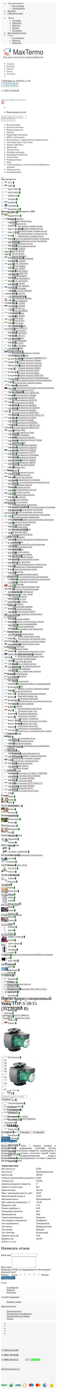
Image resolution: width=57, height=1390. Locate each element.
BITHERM (13, 242)
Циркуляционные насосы (24, 490)
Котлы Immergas (19, 301)
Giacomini (13, 434)
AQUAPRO (13, 192)
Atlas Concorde (15, 229)
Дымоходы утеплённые (23, 626)
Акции (10, 1318)
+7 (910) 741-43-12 (9, 1359)
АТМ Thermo (14, 943)
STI (10, 760)
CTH (10, 310)
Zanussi (11, 920)
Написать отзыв (22, 1018)
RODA (11, 697)
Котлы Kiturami (19, 296)
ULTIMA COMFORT (18, 852)
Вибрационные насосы (23, 472)
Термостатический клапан (24, 569)
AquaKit (12, 202)
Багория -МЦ (11, 961)
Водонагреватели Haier (23, 420)
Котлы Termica (19, 345)
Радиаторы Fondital (21, 524)
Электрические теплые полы (25, 644)
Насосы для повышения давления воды (30, 482)
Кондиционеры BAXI (22, 788)
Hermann (12, 480)
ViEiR (11, 888)
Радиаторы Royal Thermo (24, 522)
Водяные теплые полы (22, 634)
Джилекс (12, 995)
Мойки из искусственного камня (33, 688)
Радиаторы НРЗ (19, 532)
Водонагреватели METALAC (26, 425)
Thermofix (13, 839)
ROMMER (13, 700)
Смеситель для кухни (28, 726)
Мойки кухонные (20, 681)
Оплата (15, 28)
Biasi (10, 281)
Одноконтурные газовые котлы (32, 233)
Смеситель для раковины (29, 728)
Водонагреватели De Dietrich (25, 407)
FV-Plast (12, 385)
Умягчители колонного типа (31, 651)
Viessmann (13, 891)
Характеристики (14, 1109)
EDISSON (13, 349)
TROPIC (9, 802)
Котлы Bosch (18, 253)
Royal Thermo (14, 723)
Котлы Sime (17, 318)
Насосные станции (21, 492)
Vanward (12, 881)
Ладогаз (12, 1020)
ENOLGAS (13, 365)
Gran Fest (12, 440)
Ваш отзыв (6, 1267)
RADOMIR (13, 687)
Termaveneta (14, 819)
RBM (10, 690)
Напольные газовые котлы (30, 228)
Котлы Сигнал (19, 330)
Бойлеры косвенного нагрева (26, 353)
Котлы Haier (18, 338)
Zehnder (12, 927)
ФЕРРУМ (13, 1138)
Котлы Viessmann (20, 263)
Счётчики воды (19, 596)
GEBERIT (13, 405)
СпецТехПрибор (16, 1103)
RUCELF (12, 704)
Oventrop (12, 664)
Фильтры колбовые (21, 669)
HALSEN (12, 457)
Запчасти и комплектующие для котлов (30, 238)
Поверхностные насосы (23, 494)
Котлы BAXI (18, 251)
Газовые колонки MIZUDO (30, 375)
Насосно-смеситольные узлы (25, 587)
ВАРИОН (9, 973)
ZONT (11, 917)
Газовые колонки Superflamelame (33, 378)
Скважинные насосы (22, 485)
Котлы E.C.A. (18, 308)
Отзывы (10, 1331)
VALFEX (12, 868)
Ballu (10, 268)
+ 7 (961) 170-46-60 (10, 90)
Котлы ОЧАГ (18, 320)
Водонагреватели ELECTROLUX (28, 415)
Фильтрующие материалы (30, 654)
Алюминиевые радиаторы (24, 504)
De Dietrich (13, 339)
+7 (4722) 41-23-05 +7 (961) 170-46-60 (9, 84)
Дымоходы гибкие (21, 619)
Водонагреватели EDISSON (25, 412)
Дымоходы (12, 616)
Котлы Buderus (19, 256)
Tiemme (11, 842)
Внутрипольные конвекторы (25, 517)
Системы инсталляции (23, 703)
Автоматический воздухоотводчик (28, 544)
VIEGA (11, 872)
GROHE (12, 418)
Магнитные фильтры (22, 661)
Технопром (10, 1122)
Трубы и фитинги (15, 604)
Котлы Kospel (18, 305)
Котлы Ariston (18, 248)
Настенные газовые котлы (30, 226)
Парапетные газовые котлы (31, 236)
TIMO (11, 796)
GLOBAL (13, 415)
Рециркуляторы (14, 733)
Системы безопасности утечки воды (29, 564)
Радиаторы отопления (17, 502)
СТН (10, 1093)
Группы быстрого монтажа (25, 582)
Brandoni (12, 284)
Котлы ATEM (18, 303)
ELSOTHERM (15, 359)
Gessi (10, 431)
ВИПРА (9, 975)
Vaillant (11, 878)
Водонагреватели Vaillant (24, 450)
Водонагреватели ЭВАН (23, 462)
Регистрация (18, 6)
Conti (10, 319)
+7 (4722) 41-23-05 (9, 1350)
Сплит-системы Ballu (22, 780)
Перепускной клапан (22, 554)
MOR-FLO (13, 602)
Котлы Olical (18, 313)
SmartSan (12, 776)
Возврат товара (14, 1302)
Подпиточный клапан (22, 557)
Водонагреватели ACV (23, 390)
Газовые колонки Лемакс (29, 360)
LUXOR (12, 583)
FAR (10, 382)
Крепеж (8, 1013)
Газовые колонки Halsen (29, 368)
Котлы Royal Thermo (22, 298)
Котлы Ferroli (18, 283)
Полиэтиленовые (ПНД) (23, 611)
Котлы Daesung (19, 340)
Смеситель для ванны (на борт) (32, 721)
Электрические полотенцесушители (35, 701)
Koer (10, 569)
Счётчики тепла (19, 601)
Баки (9, 736)
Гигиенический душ (27, 711)
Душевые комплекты (27, 713)
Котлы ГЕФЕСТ (20, 328)
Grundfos (12, 450)
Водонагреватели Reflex (23, 437)
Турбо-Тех (13, 1129)
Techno (11, 809)
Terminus (12, 826)
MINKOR (13, 599)
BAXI (11, 239)
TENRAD (13, 786)
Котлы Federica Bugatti (22, 258)
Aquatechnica (14, 216)
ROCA (11, 694)
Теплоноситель (19, 676)
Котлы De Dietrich (20, 286)
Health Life (13, 474)
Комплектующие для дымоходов (27, 629)
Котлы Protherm (19, 276)
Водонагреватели (15, 350)
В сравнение (38, 1132)
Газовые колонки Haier (28, 370)
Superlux (12, 780)
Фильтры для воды (15, 646)
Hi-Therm (12, 484)
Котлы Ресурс (18, 335)
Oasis (10, 660)
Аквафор (12, 949)
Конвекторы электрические (25, 761)
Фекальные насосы (21, 487)
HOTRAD (13, 464)
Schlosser (12, 767)
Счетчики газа (19, 599)
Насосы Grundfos (20, 499)
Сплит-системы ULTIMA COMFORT (29, 773)
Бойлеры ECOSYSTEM (23, 465)
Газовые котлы (19, 223)
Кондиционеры (14, 771)
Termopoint (13, 829)
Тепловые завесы (20, 766)
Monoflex (12, 625)
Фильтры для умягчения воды (26, 666)
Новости (16, 25)
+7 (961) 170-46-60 (9, 1355)
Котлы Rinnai (18, 315)
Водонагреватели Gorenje (24, 417)
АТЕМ (11, 940)
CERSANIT (10, 293)
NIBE (11, 638)
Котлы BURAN (19, 333)
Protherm (12, 684)
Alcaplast (12, 199)
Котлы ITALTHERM (22, 291)
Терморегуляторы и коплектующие (28, 641)
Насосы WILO (19, 497)
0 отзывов (7, 1018)
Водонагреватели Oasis (23, 432)
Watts (10, 907)
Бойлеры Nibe (18, 430)
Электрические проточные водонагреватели (33, 388)
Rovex (11, 717)
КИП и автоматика (16, 537)
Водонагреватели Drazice (24, 410)
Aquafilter (12, 206)
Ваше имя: (6, 1255)
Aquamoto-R (14, 209)
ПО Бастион (14, 1057)
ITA (10, 516)
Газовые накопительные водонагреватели (32, 380)
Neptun (11, 651)
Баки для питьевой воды (23, 738)
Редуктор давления (21, 562)
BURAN (12, 261)
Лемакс (11, 1023)
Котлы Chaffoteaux (21, 278)
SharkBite (12, 773)
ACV (10, 182)
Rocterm (12, 713)
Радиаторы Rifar (19, 527)
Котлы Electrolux (20, 281)
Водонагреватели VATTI (23, 452)
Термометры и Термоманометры (27, 567)
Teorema (12, 812)
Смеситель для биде (27, 716)
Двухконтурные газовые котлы (32, 231)
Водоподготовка (20, 649)
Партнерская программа (18, 1316)
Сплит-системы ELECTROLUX (27, 783)
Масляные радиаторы (22, 763)
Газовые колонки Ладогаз (30, 363)
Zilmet (11, 930)
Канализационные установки (26, 480)
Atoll (10, 235)
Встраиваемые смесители (30, 708)
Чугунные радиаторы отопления (27, 512)
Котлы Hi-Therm (20, 271)
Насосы (10, 470)
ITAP (10, 523)
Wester (11, 910)
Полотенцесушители (22, 691)
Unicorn (12, 862)
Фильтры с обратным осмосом (26, 671)
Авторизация (18, 8)
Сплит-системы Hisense (23, 785)
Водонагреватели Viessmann (25, 455)
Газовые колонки (20, 355)
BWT (10, 264)
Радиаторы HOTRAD (22, 534)
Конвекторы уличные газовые (26, 758)
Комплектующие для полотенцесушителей (28, 697)
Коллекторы (18, 584)
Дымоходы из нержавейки (24, 624)
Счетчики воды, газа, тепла (20, 594)
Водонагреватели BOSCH (24, 400)
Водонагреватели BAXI (23, 398)
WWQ (11, 898)
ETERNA (12, 372)
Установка (17, 30)
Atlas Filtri (13, 232)
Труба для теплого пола (29, 636)
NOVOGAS (10, 641)
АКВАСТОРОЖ (16, 937)
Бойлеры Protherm (20, 435)
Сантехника (12, 679)
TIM (10, 793)
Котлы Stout (17, 323)
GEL (7, 411)
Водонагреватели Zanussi (24, 457)
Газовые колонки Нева (28, 373)
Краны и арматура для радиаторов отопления (33, 507)
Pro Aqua (12, 680)
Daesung (12, 332)
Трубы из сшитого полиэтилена (27, 614)
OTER (8, 657)
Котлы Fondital (19, 288)
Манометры (17, 549)
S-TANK (12, 730)
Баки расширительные (22, 741)
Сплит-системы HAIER (23, 778)
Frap (10, 402)
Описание (11, 1107)
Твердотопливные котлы (24, 246)
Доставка (16, 20)
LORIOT (12, 579)
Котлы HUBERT (20, 310)
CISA (10, 300)
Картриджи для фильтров (24, 659)
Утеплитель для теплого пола (32, 639)
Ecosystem (13, 375)
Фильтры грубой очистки (24, 664)
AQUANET (13, 189)
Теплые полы (13, 631)
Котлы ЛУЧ (17, 343)
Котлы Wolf (17, 348)
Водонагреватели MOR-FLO (25, 427)
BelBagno (12, 274)
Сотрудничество (14, 1333)
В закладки (24, 1132)
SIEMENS (13, 740)
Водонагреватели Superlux (24, 445)
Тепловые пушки (20, 768)
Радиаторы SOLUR (21, 529)
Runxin (11, 727)
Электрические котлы (22, 243)
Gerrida (8, 427)
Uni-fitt (11, 858)
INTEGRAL (10, 513)
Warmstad (9, 900)
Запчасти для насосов (22, 477)
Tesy (10, 832)
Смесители (17, 706)
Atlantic (11, 226)
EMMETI (12, 362)
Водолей (12, 979)
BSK (7, 254)
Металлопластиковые (22, 606)
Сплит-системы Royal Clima (25, 790)
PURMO (12, 670)
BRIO (7, 251)
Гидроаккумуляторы (21, 743)
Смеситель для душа (27, 723)
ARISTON (13, 196)
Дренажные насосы (21, 475)
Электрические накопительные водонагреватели (27, 384)
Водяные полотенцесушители (32, 693)
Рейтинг (5, 1275)
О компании (18, 38)
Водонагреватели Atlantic (24, 395)
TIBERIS (12, 790)
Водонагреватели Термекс (24, 447)
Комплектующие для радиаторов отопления (33, 519)
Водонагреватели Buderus (24, 405)
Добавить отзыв (8, 1241)
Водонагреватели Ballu (23, 402)
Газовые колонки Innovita (30, 365)
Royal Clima (13, 720)
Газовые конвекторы (22, 221)
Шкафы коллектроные (22, 591)
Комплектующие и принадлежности (29, 756)
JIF (9, 533)
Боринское (13, 970)
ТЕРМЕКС (13, 1113)
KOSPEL (12, 563)
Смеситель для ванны (28, 718)
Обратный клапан (20, 552)
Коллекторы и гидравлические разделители (27, 577)
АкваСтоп (10, 946)
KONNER (13, 559)
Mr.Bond (12, 628)
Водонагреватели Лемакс (24, 460)
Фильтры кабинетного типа (31, 656)
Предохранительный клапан (25, 559)
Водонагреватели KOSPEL (25, 422)
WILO (25, 1116)
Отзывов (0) (12, 1112)
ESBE (11, 369)
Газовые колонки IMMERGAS (32, 358)
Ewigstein (12, 379)
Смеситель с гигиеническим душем (34, 731)
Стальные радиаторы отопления (27, 509)
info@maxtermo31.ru (10, 1369)
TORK (11, 800)
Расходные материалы (17, 674)
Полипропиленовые (21, 609)
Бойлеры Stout (19, 442)
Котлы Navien (18, 293)
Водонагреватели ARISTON (25, 393)
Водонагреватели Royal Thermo (27, 440)
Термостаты (17, 572)
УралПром (13, 1135)
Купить (5, 1138)
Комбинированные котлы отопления (29, 241)
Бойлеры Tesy (18, 467)
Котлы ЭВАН (18, 268)
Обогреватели (13, 751)
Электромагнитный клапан (25, 574)
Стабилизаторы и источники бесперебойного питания (27, 954)
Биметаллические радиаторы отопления (31, 514)
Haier (10, 467)
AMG (11, 186)
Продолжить (8, 1278)
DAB (10, 323)
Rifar (10, 710)
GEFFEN (12, 408)
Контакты (16, 23)
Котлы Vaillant (18, 261)
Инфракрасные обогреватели (26, 753)
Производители (8, 179)
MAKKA (9, 589)
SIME (11, 743)
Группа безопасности (22, 547)
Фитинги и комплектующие (25, 589)
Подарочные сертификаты (19, 1313)
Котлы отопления (15, 218)
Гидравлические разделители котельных (31, 579)
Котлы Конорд (19, 325)
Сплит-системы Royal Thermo (26, 776)
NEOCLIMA (14, 635)
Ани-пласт (10, 952)
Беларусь (9, 967)
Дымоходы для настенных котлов (28, 621)
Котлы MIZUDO (20, 273)
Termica (11, 822)
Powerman (13, 677)
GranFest (12, 447)
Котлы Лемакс (19, 266)
